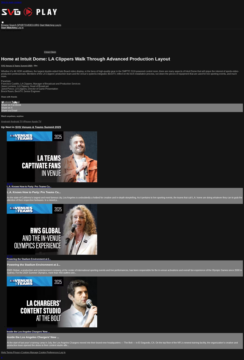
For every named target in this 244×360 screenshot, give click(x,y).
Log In (58, 25)
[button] (3, 22)
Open (53, 52)
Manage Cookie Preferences (44, 352)
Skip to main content (11, 2)
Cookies (25, 352)
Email (17, 102)
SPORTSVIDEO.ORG (28, 25)
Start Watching (47, 25)
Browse (5, 25)
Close (47, 52)
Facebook (6, 102)
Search (13, 25)
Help (3, 352)
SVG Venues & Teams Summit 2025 (17, 66)
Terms (9, 352)
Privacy (17, 352)
